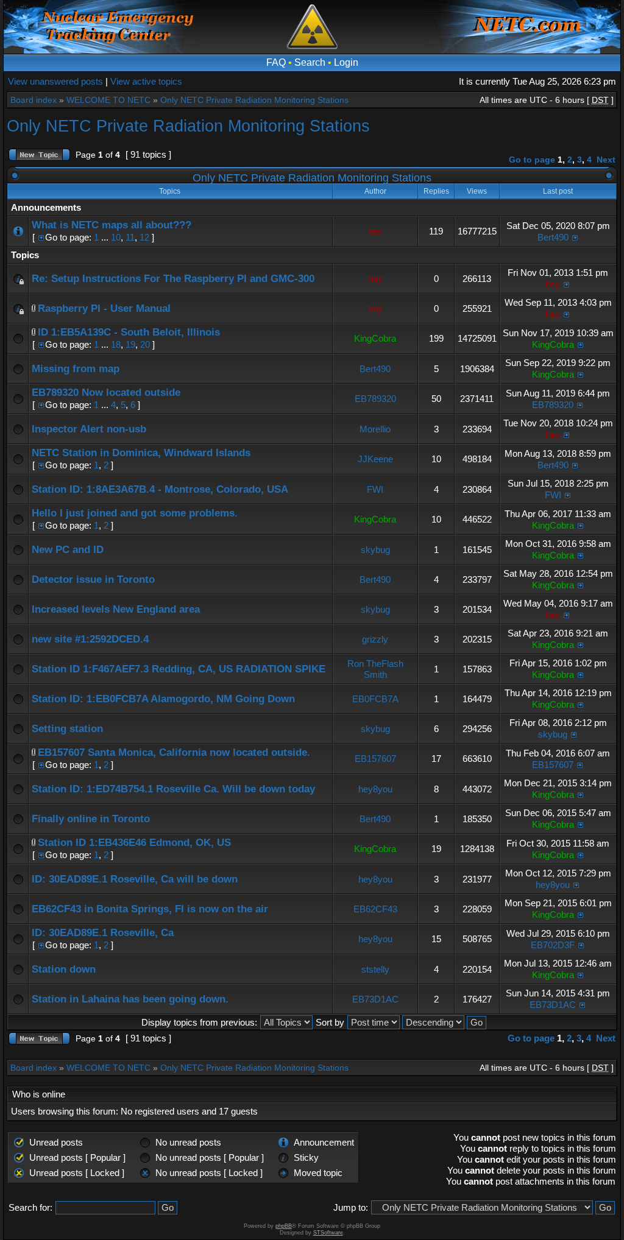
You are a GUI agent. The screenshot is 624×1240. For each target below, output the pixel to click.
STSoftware (328, 1233)
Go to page (532, 159)
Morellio (375, 429)
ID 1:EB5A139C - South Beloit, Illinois (129, 332)
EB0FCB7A (375, 699)
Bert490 (553, 237)
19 (130, 344)
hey (375, 231)
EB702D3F (553, 945)
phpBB (283, 1226)
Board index (33, 100)
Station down (64, 969)
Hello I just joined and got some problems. (135, 513)
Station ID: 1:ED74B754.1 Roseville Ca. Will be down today (173, 789)
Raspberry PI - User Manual (104, 308)
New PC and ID (68, 549)
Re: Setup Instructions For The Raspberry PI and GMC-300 (173, 278)
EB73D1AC (375, 999)
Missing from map (75, 369)
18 (116, 344)
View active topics (146, 81)
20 (145, 344)
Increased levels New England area (116, 609)
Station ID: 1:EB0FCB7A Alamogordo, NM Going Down (163, 699)
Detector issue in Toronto (93, 579)
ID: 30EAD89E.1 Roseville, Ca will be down (135, 879)
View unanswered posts (55, 81)
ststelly (375, 969)
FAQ (276, 62)
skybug (375, 549)
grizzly (375, 639)
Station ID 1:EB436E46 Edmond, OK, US (134, 842)
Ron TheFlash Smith (375, 669)
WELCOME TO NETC (108, 100)
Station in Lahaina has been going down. (130, 999)
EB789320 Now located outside (106, 392)
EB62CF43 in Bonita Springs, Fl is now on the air (150, 909)
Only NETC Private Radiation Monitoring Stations (254, 100)
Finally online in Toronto (91, 819)
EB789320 (375, 398)
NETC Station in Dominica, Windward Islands (141, 453)
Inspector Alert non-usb (89, 429)
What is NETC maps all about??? (111, 225)
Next (606, 159)
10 (116, 237)
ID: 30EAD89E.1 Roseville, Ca (103, 933)
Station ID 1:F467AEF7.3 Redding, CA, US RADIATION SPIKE (178, 669)
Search (309, 62)
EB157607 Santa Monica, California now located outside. (174, 752)
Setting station (67, 728)
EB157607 (375, 758)
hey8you (375, 789)
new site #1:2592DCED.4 (90, 639)
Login (346, 62)
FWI (375, 489)
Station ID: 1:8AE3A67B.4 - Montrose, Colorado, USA (160, 489)
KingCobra (375, 338)
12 (144, 237)
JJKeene (375, 459)
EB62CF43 (375, 909)
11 (130, 237)
